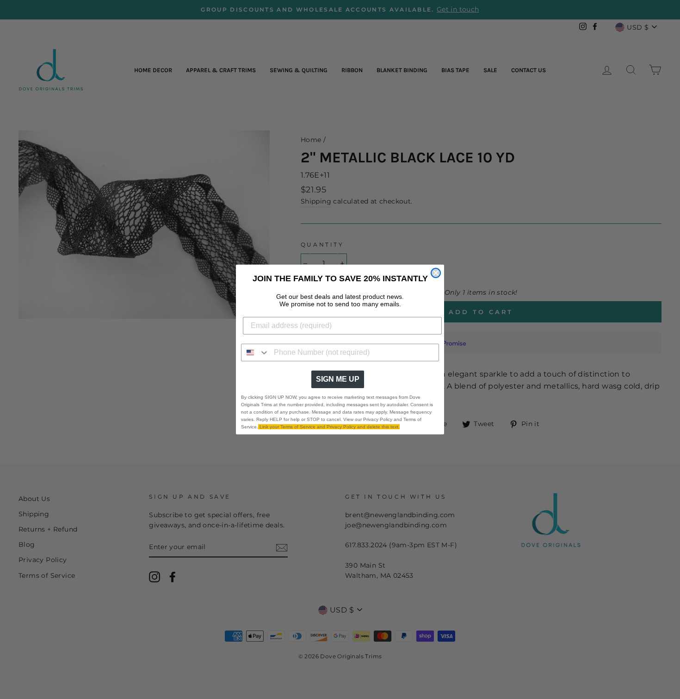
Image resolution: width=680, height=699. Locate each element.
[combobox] (255, 352)
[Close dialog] (435, 273)
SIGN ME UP (337, 379)
